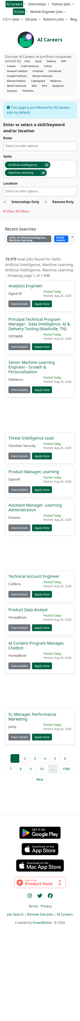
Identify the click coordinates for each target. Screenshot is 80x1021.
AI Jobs (19, 11)
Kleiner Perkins (16, 81)
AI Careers (14, 4)
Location (10, 183)
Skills (7, 156)
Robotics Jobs (53, 19)
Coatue (11, 66)
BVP (63, 61)
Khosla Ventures (42, 76)
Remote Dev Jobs (40, 914)
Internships (37, 4)
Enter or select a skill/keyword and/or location (34, 128)
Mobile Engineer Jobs (46, 11)
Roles (7, 138)
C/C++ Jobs (11, 19)
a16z (27, 61)
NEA (34, 86)
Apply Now (41, 304)
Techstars (28, 91)
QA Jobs (31, 19)
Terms (33, 906)
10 (41, 769)
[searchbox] (41, 147)
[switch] (6, 201)
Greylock (38, 71)
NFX (44, 86)
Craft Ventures (30, 66)
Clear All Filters (17, 211)
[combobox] (40, 146)
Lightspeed (38, 81)
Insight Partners (17, 76)
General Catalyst (17, 71)
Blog (73, 19)
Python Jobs (61, 4)
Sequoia (12, 91)
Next (39, 779)
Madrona (55, 81)
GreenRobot (42, 922)
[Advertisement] (40, 416)
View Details (19, 304)
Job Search (15, 914)
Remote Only (63, 202)
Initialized (55, 71)
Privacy (46, 906)
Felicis (48, 66)
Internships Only (25, 202)
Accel (38, 61)
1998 (66, 769)
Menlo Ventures (16, 86)
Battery (51, 61)
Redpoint (58, 86)
